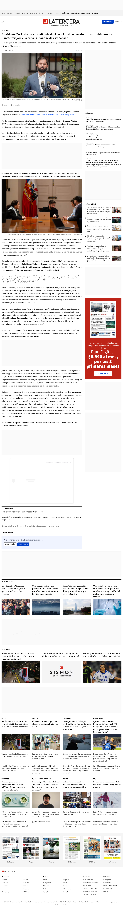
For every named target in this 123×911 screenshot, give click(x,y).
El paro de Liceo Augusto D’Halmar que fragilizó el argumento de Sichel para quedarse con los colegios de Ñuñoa (98, 259)
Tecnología (33, 13)
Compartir (6, 105)
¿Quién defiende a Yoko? (41, 821)
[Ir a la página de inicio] (61, 22)
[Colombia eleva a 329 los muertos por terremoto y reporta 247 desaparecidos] (77, 800)
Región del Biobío (53, 526)
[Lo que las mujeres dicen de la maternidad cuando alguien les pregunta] (107, 800)
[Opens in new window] (51, 859)
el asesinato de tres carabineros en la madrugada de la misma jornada (47, 115)
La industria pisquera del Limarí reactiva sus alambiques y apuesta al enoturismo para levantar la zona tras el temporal (103, 137)
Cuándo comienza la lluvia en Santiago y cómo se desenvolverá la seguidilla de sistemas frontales (77, 756)
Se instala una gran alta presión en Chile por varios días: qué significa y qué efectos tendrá (76, 590)
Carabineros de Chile (21, 526)
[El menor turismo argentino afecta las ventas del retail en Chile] (46, 742)
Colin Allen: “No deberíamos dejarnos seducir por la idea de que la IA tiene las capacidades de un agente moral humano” (76, 769)
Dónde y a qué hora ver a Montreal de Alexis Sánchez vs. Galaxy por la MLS (101, 655)
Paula (95, 779)
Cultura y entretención (41, 779)
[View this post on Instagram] (28, 481)
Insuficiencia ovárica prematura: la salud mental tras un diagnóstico (105, 822)
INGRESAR (118, 22)
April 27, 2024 (29, 282)
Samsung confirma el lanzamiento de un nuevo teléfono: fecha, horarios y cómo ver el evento (13, 786)
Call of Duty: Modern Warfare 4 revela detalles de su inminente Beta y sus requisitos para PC (15, 814)
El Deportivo (42, 13)
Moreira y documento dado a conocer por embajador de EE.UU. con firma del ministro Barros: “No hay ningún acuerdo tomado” (99, 210)
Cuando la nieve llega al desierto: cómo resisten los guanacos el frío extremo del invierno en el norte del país (98, 229)
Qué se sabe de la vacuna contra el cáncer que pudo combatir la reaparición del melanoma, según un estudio (106, 591)
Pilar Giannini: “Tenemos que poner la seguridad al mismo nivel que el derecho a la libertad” (15, 768)
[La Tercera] (10, 859)
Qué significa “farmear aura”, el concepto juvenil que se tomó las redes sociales (14, 590)
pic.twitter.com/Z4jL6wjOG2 (37, 280)
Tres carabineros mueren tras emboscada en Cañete (22, 512)
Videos (57, 13)
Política (9, 13)
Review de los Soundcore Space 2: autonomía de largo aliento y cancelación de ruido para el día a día (15, 823)
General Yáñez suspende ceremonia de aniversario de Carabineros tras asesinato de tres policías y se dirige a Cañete (41, 518)
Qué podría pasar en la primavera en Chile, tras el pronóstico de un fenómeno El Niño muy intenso (45, 590)
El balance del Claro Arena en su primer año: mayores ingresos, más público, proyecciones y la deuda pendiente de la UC (105, 757)
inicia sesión (10, 544)
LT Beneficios (75, 13)
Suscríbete (24, 544)
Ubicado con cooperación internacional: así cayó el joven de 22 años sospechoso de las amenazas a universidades (99, 239)
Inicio (3, 13)
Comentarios (16, 105)
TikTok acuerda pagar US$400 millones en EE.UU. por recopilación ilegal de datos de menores (77, 823)
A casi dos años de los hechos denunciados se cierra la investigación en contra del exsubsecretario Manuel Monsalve (98, 249)
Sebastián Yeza (9, 50)
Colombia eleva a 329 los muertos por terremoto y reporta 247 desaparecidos (103, 120)
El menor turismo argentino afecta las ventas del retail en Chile (103, 154)
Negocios (25, 13)
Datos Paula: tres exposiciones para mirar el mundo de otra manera (105, 813)
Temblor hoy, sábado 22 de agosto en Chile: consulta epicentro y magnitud (60, 655)
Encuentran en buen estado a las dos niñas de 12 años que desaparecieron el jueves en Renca (99, 220)
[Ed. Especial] (71, 859)
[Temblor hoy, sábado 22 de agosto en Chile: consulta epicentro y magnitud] (61, 672)
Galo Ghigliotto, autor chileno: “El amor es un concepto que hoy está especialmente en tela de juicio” (46, 786)
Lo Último (65, 13)
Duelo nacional (42, 526)
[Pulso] (31, 859)
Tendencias (67, 718)
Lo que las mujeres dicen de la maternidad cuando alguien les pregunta (107, 784)
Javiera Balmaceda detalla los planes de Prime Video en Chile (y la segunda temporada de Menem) (45, 814)
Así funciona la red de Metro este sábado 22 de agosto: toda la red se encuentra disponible (18, 656)
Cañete (11, 526)
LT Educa (95, 13)
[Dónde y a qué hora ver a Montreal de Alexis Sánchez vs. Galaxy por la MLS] (102, 672)
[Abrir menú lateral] (3, 21)
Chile (4, 718)
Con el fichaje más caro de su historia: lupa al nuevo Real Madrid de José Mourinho (106, 768)
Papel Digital (85, 13)
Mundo (50, 13)
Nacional (17, 13)
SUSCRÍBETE (103, 373)
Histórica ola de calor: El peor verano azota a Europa (76, 813)
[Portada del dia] (103, 337)
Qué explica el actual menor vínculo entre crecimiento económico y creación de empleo (102, 146)
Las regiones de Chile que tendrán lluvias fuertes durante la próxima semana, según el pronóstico (77, 725)
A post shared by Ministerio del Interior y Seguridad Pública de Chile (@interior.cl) (69, 462)
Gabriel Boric (32, 526)
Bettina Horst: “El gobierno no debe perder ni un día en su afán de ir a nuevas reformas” (103, 128)
